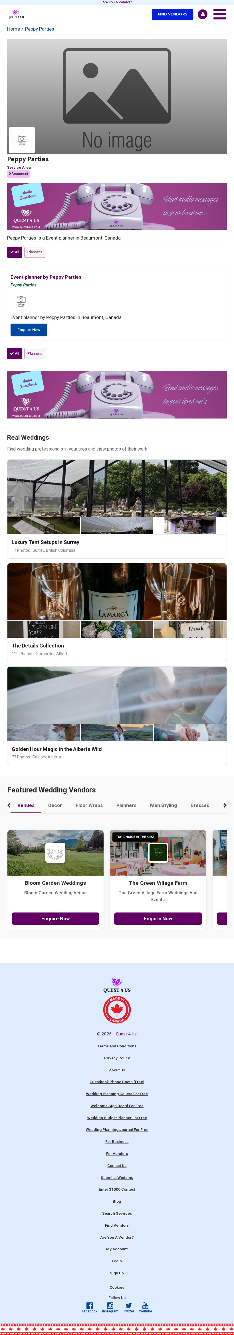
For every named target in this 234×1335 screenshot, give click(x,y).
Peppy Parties (28, 159)
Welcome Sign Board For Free (117, 1105)
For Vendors (117, 1153)
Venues (26, 805)
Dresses (200, 805)
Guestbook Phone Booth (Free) (117, 1081)
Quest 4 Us (126, 1034)
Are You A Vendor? (117, 2)
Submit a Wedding (117, 1177)
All (16, 252)
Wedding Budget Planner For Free (117, 1117)
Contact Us (116, 1165)
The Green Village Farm (158, 883)
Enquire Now (28, 329)
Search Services (117, 1213)
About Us (117, 1070)
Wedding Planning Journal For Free (117, 1129)
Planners (34, 252)
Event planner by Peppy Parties (46, 277)
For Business (116, 1141)
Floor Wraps (89, 805)
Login (117, 1261)
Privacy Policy (117, 1058)
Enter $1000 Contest (117, 1189)
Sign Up (117, 1273)
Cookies (117, 1287)
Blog (117, 1201)
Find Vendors (172, 14)
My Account (117, 1249)
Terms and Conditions (117, 1046)
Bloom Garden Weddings (55, 883)
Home (13, 29)
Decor (55, 805)
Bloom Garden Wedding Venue (55, 892)
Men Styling (163, 805)
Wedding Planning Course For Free (117, 1093)
